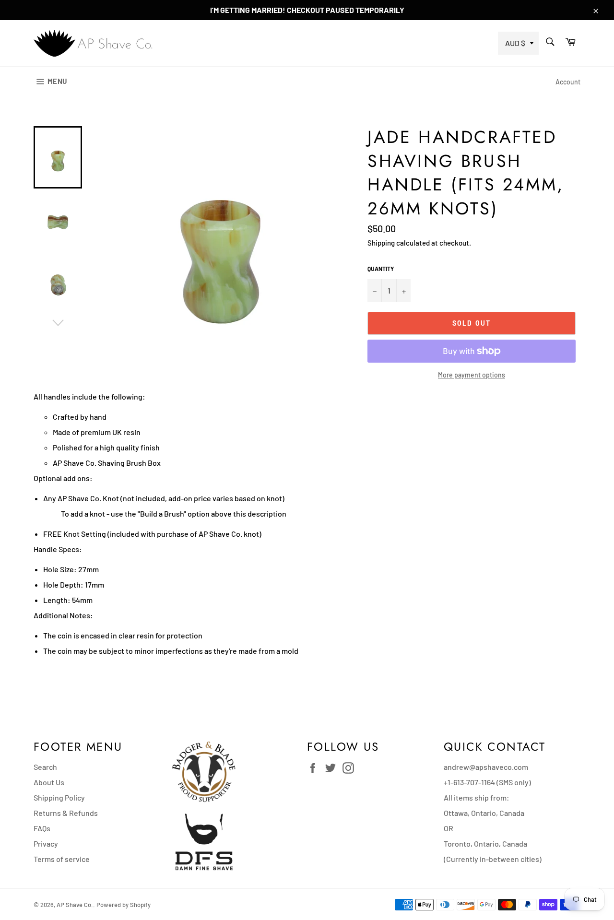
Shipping (381, 242)
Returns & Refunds (66, 812)
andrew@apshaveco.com (486, 766)
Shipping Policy (59, 797)
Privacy (46, 843)
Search (45, 766)
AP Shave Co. (75, 904)
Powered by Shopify (123, 904)
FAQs (42, 828)
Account (567, 82)
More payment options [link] (471, 375)
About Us (49, 782)
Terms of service (62, 858)
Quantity (380, 268)
